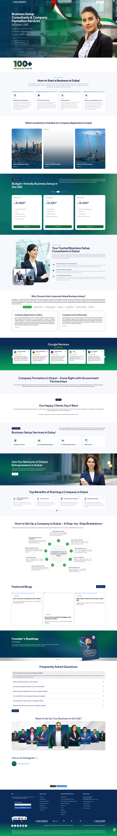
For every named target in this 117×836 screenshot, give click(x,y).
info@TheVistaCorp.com (18, 49)
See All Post (100, 586)
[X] (15, 52)
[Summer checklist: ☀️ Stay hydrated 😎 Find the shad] (90, 776)
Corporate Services (44, 803)
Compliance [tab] (60, 307)
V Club (62, 807)
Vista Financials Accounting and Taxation (69, 801)
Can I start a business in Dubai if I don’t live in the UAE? (28, 686)
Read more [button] (16, 362)
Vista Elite (62, 810)
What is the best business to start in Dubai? (25, 682)
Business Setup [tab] (27, 307)
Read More (17, 327)
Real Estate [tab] (91, 307)
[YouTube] (23, 52)
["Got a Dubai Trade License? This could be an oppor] (58, 776)
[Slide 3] (59, 510)
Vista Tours (63, 805)
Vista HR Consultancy (65, 803)
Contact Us (90, 2)
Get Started (26, 226)
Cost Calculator (100, 2)
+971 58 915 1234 (30, 49)
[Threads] (25, 52)
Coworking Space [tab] (70, 307)
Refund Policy (92, 825)
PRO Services (42, 805)
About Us (41, 796)
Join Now (15, 474)
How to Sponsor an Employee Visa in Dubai (27, 598)
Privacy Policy (86, 825)
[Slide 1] (57, 510)
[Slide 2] (58, 510)
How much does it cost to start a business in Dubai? (28, 673)
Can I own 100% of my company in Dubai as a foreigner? (29, 696)
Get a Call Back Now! (58, 747)
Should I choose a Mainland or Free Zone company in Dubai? (30, 691)
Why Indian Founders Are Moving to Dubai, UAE (90, 599)
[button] (104, 357)
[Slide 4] (60, 510)
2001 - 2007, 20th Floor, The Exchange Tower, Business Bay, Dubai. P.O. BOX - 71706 (90, 798)
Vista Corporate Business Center (67, 799)
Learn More (16, 166)
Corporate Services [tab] (38, 307)
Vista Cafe (63, 814)
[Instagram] (20, 52)
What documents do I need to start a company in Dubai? (29, 705)
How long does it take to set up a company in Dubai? (28, 700)
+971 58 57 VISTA (86, 808)
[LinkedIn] (18, 52)
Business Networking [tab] (81, 307)
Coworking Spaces (43, 807)
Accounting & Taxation (44, 801)
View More (15, 710)
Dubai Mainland (43, 799)
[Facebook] (13, 52)
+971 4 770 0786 (86, 803)
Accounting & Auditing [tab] (50, 307)
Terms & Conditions (100, 825)
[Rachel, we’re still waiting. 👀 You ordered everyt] (26, 776)
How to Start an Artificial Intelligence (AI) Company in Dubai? (58, 618)
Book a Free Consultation (20, 42)
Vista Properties (64, 796)
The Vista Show (64, 812)
